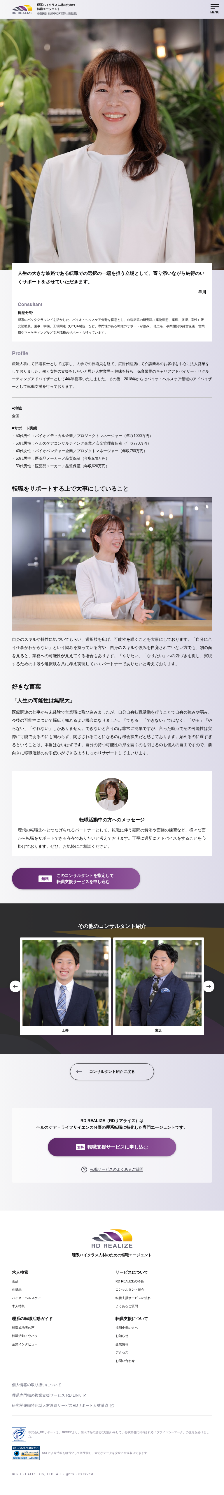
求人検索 (20, 1272)
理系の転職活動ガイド (32, 1318)
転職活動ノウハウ (25, 1335)
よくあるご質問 (127, 1306)
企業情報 (122, 1344)
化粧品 (17, 1289)
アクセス (122, 1352)
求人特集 (18, 1306)
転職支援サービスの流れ (133, 1298)
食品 (15, 1281)
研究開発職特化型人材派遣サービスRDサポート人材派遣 (60, 1405)
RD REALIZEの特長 (130, 1281)
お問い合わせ (125, 1361)
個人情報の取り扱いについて (36, 1385)
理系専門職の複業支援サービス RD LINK (46, 1395)
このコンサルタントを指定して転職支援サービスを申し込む (77, 878)
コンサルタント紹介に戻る (112, 1071)
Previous (15, 986)
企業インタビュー (25, 1344)
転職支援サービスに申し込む (112, 1146)
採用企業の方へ (127, 1327)
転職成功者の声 (23, 1327)
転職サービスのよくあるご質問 (116, 1169)
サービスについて (132, 1272)
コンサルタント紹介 (130, 1289)
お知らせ (122, 1335)
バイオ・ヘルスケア (26, 1298)
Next (208, 986)
